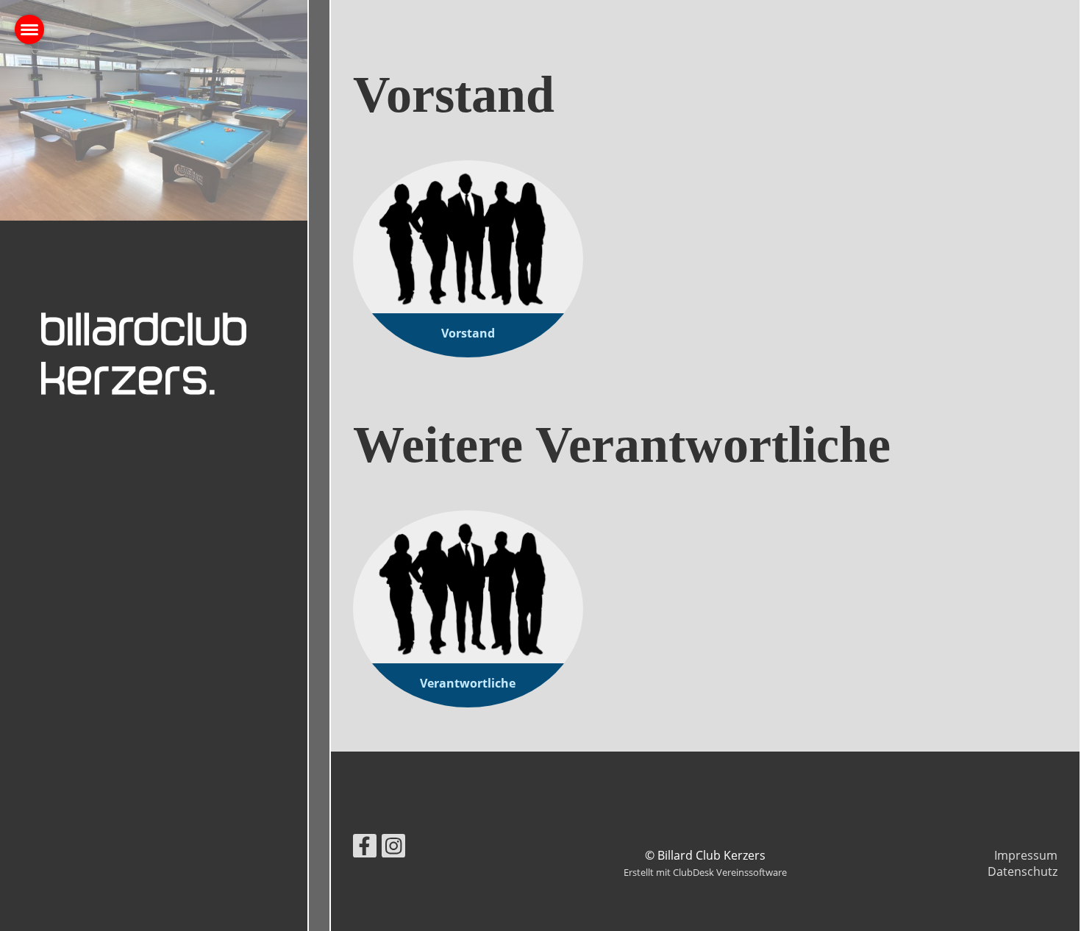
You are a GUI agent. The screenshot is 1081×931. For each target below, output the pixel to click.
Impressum (1025, 855)
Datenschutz (1022, 871)
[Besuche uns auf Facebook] (365, 848)
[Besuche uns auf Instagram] (393, 848)
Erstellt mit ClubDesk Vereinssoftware (705, 872)
